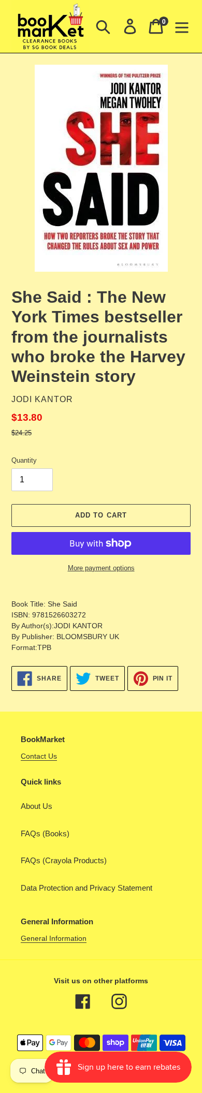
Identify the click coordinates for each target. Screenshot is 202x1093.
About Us (36, 806)
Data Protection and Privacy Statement (86, 887)
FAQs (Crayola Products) (64, 860)
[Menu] (181, 26)
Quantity (24, 460)
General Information (53, 938)
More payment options (101, 568)
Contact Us (39, 756)
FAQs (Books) (45, 833)
